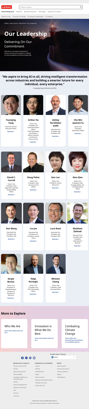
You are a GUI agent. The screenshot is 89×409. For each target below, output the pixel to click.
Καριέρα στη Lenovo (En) (19, 387)
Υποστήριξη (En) (61, 377)
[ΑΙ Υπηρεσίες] (53, 16)
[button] (80, 7)
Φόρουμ (59, 374)
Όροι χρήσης (56, 403)
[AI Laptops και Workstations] (44, 16)
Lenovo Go (16, 396)
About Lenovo (14, 23)
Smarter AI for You (40, 385)
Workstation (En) (39, 371)
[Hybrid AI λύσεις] (11, 16)
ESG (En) (15, 382)
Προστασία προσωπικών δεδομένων (38, 403)
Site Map (50, 403)
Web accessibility (17, 374)
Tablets (37, 374)
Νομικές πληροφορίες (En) (20, 384)
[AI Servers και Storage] (26, 16)
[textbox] (63, 357)
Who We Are (22, 23)
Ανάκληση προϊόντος (62, 371)
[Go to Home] (6, 7)
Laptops (37, 366)
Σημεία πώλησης (61, 366)
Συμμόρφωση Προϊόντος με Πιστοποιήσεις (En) (20, 378)
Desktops (37, 369)
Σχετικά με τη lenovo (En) (19, 366)
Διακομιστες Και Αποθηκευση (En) (44, 380)
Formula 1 (16, 393)
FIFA (14, 390)
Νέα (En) (15, 369)
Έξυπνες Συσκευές (39, 377)
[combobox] (49, 7)
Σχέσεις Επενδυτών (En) (19, 371)
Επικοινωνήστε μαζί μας (63, 369)
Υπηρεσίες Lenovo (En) (41, 383)
